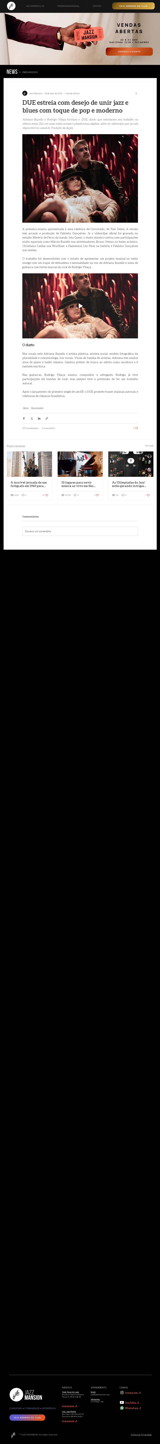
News (26, 407)
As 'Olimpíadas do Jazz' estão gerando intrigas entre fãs (128, 484)
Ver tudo (149, 445)
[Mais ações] (136, 93)
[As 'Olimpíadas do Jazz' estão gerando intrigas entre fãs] (130, 464)
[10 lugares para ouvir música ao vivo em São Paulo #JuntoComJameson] (80, 464)
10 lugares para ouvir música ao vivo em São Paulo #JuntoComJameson (80, 484)
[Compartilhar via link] (46, 418)
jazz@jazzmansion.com (100, 1394)
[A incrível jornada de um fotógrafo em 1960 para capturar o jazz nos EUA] (29, 464)
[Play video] (80, 305)
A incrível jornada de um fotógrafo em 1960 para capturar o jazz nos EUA (29, 484)
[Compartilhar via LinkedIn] (39, 418)
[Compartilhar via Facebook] (23, 418)
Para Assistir (37, 407)
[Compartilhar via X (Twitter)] (31, 418)
